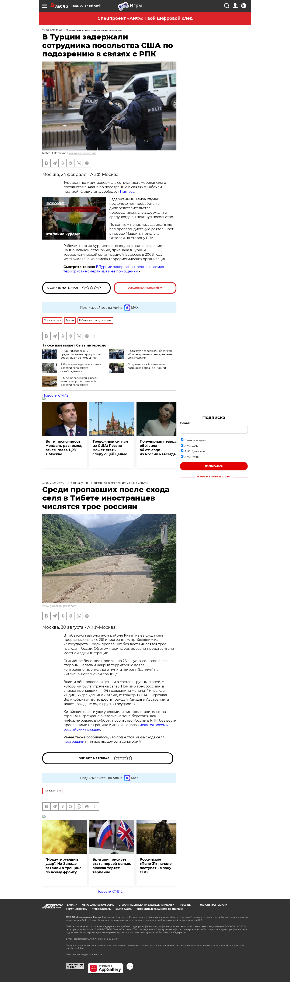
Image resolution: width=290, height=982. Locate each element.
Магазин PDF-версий (213, 904)
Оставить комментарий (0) (145, 287)
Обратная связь (76, 909)
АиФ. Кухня (191, 456)
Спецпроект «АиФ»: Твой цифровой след (145, 18)
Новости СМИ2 (55, 395)
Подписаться (213, 466)
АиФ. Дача (191, 445)
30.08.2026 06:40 (53, 482)
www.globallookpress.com (59, 605)
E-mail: (185, 423)
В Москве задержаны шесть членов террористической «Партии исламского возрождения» (79, 383)
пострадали (74, 741)
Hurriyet (127, 191)
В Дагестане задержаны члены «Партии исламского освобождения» (81, 368)
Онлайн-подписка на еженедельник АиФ (146, 904)
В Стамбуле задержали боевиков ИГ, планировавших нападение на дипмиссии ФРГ (150, 354)
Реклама (71, 904)
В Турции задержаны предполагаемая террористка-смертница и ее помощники (113, 269)
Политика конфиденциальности (84, 954)
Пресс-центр (187, 904)
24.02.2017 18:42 (52, 30)
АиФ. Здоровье (194, 451)
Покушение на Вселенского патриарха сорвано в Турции (147, 366)
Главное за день (195, 440)
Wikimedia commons (82, 153)
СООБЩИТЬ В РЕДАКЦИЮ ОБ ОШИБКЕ (160, 909)
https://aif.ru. (77, 948)
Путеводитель (101, 909)
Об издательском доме (98, 904)
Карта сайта (123, 909)
